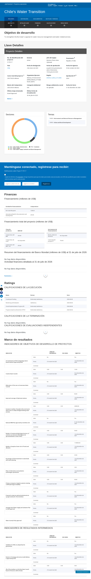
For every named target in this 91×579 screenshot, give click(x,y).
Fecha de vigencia (72, 65)
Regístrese (46, 184)
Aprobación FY (71, 75)
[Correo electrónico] (1, 285)
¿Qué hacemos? (9, 4)
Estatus (29, 58)
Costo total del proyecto (15, 75)
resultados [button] (64, 23)
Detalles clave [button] (24, 23)
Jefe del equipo (51, 58)
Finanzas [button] (37, 23)
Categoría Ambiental (33, 85)
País (8, 65)
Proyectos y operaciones (20, 4)
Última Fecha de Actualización (32, 92)
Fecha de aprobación (53, 65)
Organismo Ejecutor (33, 75)
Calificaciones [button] (51, 23)
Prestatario (70, 58)
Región (49, 75)
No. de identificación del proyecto (15, 59)
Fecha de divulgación (33, 65)
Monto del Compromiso (14, 85)
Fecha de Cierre (71, 85)
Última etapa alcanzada (15, 91)
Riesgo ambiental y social (55, 85)
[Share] (1, 292)
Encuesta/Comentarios (83, 572)
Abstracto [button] (11, 23)
